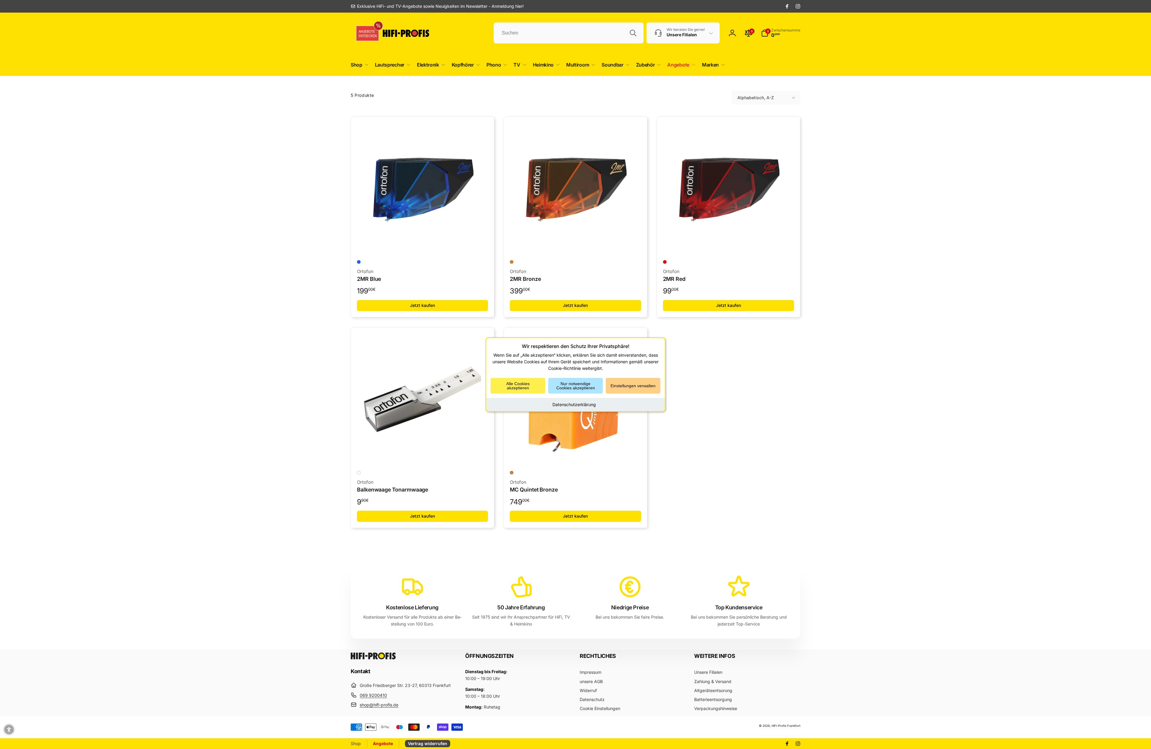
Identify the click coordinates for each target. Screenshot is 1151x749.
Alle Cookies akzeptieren (518, 385)
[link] (437, 6)
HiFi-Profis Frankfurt (786, 725)
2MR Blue (369, 279)
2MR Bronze (525, 279)
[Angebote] (365, 33)
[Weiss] (359, 472)
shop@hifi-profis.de (379, 704)
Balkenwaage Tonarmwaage (392, 489)
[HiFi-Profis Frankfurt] (373, 658)
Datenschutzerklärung (574, 404)
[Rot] (665, 262)
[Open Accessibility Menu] (9, 730)
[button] (358, 65)
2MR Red (674, 279)
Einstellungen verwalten (633, 385)
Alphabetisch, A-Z (755, 97)
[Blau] (359, 262)
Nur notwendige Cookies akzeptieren (575, 385)
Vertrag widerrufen (427, 743)
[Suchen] (633, 33)
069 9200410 (373, 695)
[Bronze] (511, 262)
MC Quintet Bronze (534, 489)
